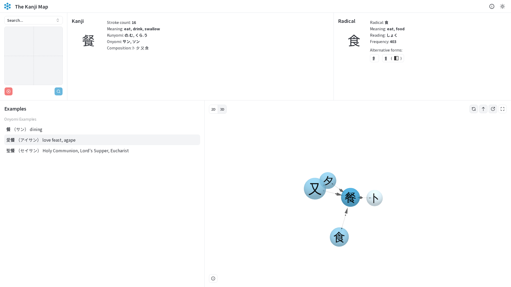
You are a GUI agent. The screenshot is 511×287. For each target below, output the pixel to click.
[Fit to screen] (502, 109)
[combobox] (33, 20)
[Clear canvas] (8, 91)
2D (213, 109)
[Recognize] (58, 91)
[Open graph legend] (213, 278)
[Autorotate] (473, 109)
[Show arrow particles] (483, 109)
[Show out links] (493, 109)
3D (222, 109)
